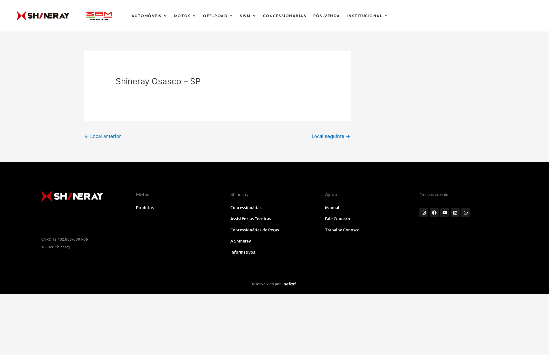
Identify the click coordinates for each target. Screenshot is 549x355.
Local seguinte (331, 136)
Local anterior (103, 136)
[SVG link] (99, 16)
